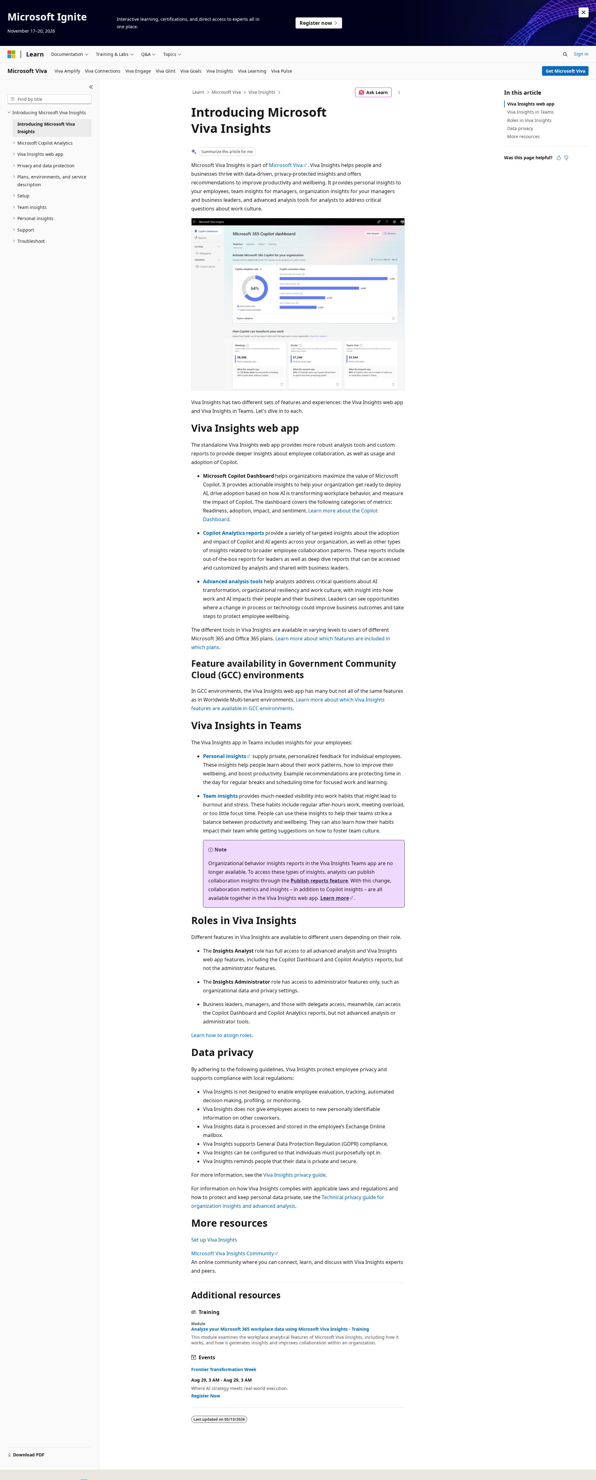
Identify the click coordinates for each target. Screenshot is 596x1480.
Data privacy (520, 128)
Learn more (334, 898)
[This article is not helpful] (566, 157)
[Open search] (565, 54)
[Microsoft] (11, 54)
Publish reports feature (319, 880)
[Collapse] (91, 87)
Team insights (220, 795)
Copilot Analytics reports (233, 533)
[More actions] (399, 92)
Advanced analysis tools (233, 581)
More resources (523, 136)
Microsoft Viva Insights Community (232, 1253)
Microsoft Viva (226, 92)
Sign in (581, 54)
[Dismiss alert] (584, 12)
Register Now (205, 1396)
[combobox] (49, 99)
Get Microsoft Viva (565, 71)
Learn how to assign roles (221, 1035)
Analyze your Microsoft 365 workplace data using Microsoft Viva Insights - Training (280, 1329)
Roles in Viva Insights (529, 120)
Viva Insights (262, 92)
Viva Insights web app (530, 104)
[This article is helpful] (558, 157)
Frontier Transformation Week (223, 1369)
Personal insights (224, 756)
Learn (198, 92)
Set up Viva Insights (214, 1239)
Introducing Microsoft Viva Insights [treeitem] (46, 128)
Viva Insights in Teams (530, 112)
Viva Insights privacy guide (294, 1174)
